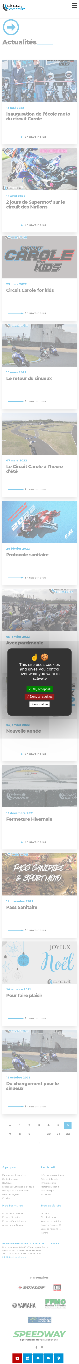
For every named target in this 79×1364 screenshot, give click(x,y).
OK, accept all (41, 689)
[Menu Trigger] (74, 5)
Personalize (39, 704)
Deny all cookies (41, 696)
